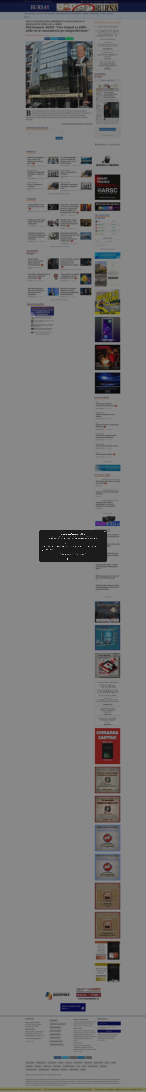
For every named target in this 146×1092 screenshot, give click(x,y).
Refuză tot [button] (80, 554)
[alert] (73, 546)
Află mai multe (76, 540)
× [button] (105, 532)
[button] (73, 543)
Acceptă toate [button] (66, 554)
